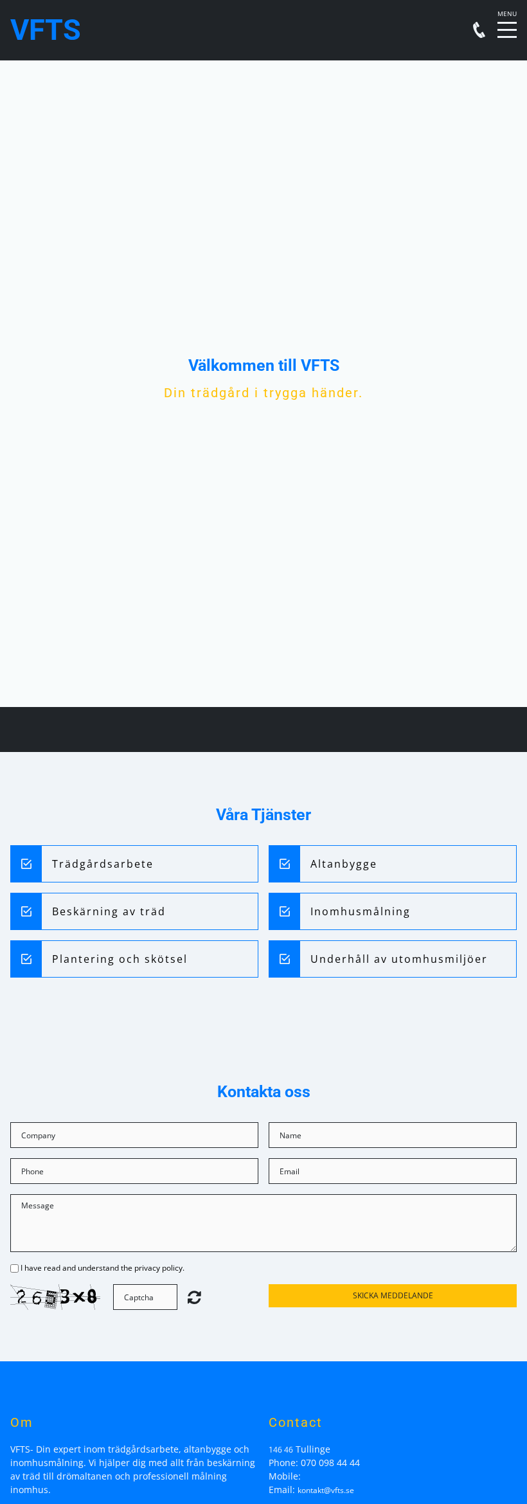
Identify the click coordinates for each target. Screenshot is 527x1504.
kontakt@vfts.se (326, 1490)
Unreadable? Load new (194, 1297)
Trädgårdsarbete (103, 864)
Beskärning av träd (109, 911)
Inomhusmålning (360, 911)
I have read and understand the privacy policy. (102, 1267)
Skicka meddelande (393, 1295)
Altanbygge (343, 864)
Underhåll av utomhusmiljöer (399, 959)
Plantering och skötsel (120, 959)
